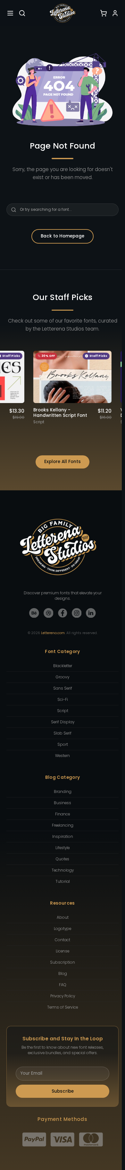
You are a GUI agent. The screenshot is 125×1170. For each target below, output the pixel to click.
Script (62, 710)
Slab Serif (62, 733)
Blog (62, 973)
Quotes (62, 859)
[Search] (22, 13)
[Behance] (34, 613)
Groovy (62, 677)
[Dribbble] (49, 613)
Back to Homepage (62, 236)
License (62, 951)
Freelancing (62, 825)
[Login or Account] (115, 13)
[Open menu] (10, 13)
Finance (62, 814)
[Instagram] (77, 613)
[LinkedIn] (91, 613)
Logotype (62, 928)
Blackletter (62, 665)
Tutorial (62, 881)
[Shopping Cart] (103, 13)
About (63, 917)
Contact (62, 939)
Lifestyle (62, 847)
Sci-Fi (62, 699)
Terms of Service (62, 1007)
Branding (62, 791)
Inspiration (62, 836)
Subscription (62, 962)
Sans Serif (62, 688)
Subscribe (63, 1091)
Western (62, 755)
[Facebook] (63, 613)
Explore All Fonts (62, 462)
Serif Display (62, 722)
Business (62, 802)
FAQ (62, 984)
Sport (62, 744)
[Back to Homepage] (62, 13)
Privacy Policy (62, 996)
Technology (63, 870)
